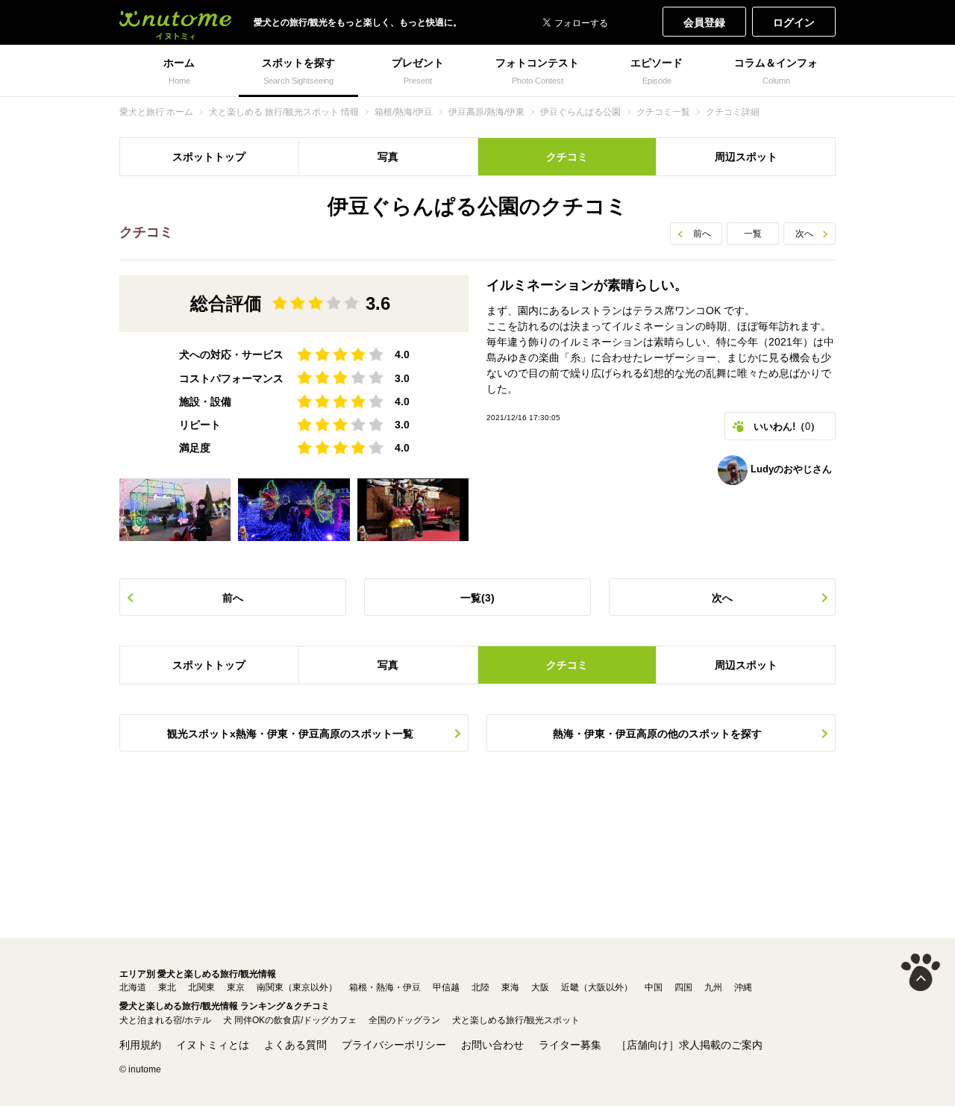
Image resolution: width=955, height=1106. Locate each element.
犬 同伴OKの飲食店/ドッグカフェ (290, 1020)
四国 (683, 987)
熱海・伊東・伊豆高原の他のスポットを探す (657, 734)
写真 (388, 157)
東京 (236, 987)
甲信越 (446, 987)
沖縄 (743, 987)
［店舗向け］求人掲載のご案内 (689, 1045)
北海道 (132, 987)
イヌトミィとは (212, 1045)
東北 (167, 987)
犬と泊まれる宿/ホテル (165, 1020)
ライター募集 (570, 1045)
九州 (713, 987)
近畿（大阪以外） (597, 987)
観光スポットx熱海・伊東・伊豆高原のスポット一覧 (290, 734)
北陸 (480, 987)
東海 (510, 987)
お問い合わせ (492, 1045)
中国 (654, 987)
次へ (804, 233)
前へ (702, 233)
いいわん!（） (787, 426)
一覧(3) (477, 598)
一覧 (753, 233)
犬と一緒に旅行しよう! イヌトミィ (175, 22)
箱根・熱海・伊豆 (385, 987)
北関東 (201, 987)
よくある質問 (295, 1045)
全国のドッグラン (404, 1020)
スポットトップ (208, 157)
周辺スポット (746, 157)
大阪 (540, 987)
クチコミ (567, 157)
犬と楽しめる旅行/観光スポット (516, 1020)
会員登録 (704, 22)
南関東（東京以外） (297, 987)
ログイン (794, 22)
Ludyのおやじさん (790, 469)
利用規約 (140, 1045)
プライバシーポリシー (394, 1045)
